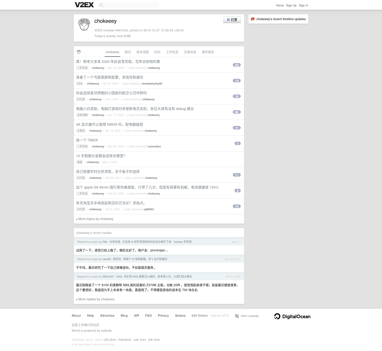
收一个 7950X (87, 140)
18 (237, 96)
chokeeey (112, 52)
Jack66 (106, 259)
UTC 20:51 (110, 339)
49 (237, 65)
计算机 (81, 130)
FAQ (148, 315)
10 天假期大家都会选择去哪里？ (101, 155)
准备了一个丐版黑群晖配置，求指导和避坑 (109, 77)
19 (237, 80)
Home (280, 5)
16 (237, 206)
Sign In (303, 5)
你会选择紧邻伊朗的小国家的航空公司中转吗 (111, 92)
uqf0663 (149, 209)
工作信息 (172, 52)
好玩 (157, 52)
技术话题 (142, 52)
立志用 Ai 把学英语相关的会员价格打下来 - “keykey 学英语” (157, 241)
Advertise (107, 315)
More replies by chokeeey (96, 299)
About (76, 315)
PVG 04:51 (125, 339)
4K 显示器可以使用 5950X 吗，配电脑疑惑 (109, 124)
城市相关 (208, 52)
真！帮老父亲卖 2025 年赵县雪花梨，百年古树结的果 (118, 61)
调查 (79, 162)
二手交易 (82, 67)
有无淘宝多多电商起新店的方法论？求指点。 (111, 202)
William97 (108, 276)
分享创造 (115, 241)
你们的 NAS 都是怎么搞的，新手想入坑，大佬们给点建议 (158, 276)
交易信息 (190, 52)
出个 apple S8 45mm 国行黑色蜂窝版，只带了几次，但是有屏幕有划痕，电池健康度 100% (147, 187)
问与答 (81, 99)
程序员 (117, 259)
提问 (128, 52)
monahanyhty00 (152, 83)
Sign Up (291, 5)
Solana (180, 315)
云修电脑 (82, 115)
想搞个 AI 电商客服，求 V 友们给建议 (145, 259)
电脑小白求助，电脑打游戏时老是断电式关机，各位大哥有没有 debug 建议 (135, 108)
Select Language (249, 315)
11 (237, 127)
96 (237, 112)
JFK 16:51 (154, 339)
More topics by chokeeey (95, 218)
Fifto (104, 241)
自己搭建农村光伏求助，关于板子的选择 (108, 171)
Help (90, 315)
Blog (124, 315)
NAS (79, 83)
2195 (127, 36)
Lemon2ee (154, 146)
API (136, 315)
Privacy (163, 315)
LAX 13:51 (140, 339)
